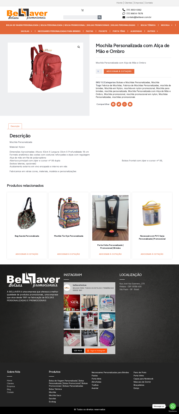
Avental (95, 388)
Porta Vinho (139, 375)
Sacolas (25, 31)
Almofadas (136, 31)
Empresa (138, 2)
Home (119, 2)
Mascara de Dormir (142, 382)
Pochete (103, 31)
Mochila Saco (55, 395)
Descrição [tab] (15, 126)
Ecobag (52, 401)
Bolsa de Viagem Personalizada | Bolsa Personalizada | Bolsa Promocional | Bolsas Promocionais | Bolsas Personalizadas (70, 25)
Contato (149, 2)
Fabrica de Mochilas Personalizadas (141, 85)
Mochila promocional (114, 94)
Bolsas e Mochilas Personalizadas (133, 82)
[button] (78, 47)
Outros (151, 31)
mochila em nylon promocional (139, 88)
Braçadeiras (139, 385)
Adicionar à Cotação (119, 71)
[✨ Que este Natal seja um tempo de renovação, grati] (72, 303)
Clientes (128, 2)
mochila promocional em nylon (141, 94)
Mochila (165, 25)
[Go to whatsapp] (172, 406)
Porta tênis (119, 31)
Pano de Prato (140, 372)
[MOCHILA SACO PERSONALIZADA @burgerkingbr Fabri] (107, 338)
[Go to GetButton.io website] (173, 411)
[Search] (100, 17)
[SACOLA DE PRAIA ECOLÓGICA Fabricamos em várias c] (89, 303)
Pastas (89, 31)
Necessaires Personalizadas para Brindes (59, 31)
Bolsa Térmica (148, 25)
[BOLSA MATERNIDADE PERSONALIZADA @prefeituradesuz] (107, 303)
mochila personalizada (115, 91)
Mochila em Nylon (113, 88)
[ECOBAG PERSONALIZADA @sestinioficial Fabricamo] (89, 320)
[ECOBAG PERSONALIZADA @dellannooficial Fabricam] (89, 338)
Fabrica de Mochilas (112, 85)
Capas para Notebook (143, 378)
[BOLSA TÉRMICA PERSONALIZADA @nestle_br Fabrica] (107, 320)
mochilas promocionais (123, 97)
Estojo (136, 388)
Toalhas (95, 385)
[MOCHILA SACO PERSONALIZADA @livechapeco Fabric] (72, 320)
